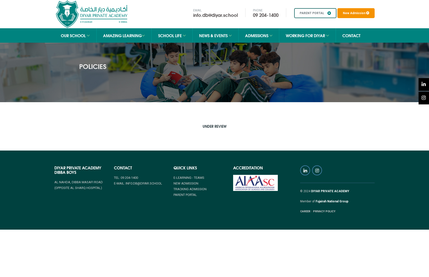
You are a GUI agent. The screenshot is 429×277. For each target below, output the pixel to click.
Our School (74, 35)
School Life (170, 35)
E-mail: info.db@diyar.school (138, 183)
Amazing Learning (122, 35)
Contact (351, 35)
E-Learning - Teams (189, 178)
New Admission (354, 13)
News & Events (214, 35)
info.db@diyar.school (215, 14)
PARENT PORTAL (312, 13)
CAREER (305, 211)
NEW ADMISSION (186, 183)
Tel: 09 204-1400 (126, 178)
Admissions (257, 35)
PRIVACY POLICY (324, 211)
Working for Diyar (306, 35)
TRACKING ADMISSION (190, 189)
